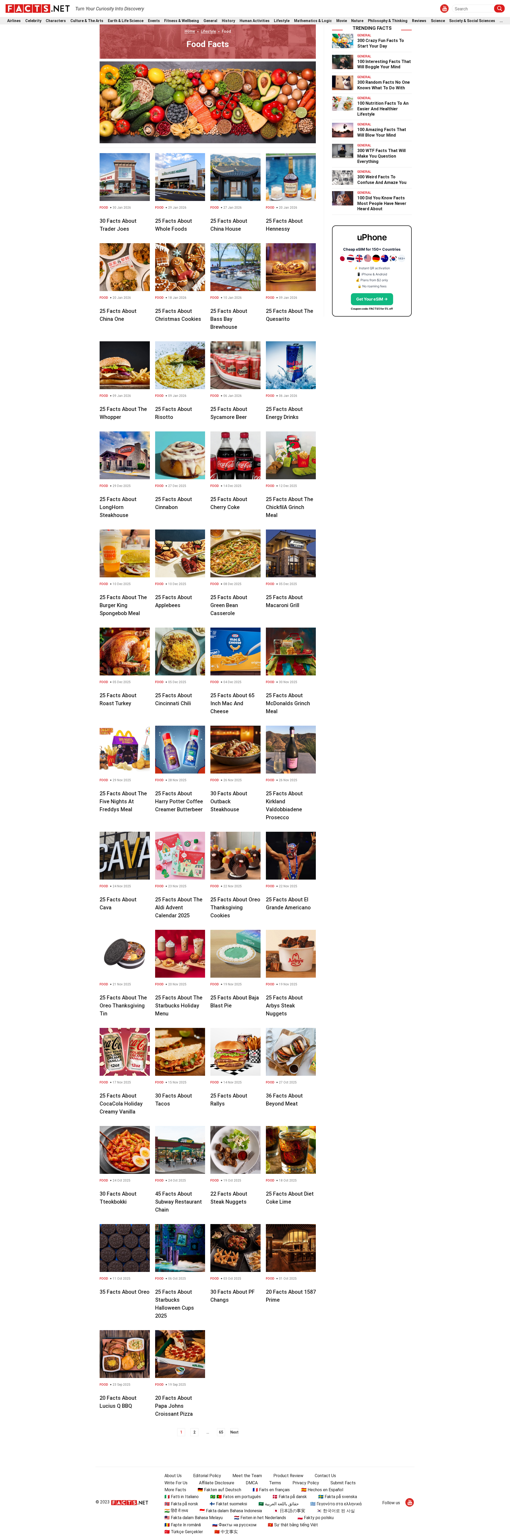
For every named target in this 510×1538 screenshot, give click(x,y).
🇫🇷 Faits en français (271, 1489)
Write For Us (176, 1482)
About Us (173, 1475)
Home (190, 31)
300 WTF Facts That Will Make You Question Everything (381, 156)
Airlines (14, 21)
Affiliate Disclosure (216, 1482)
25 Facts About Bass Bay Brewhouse (228, 319)
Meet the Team (247, 1475)
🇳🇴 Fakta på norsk (181, 1503)
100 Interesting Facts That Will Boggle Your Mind (384, 64)
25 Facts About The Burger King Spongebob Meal (123, 605)
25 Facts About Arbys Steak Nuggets (284, 1005)
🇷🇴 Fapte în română (182, 1524)
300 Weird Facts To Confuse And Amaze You (381, 179)
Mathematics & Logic (313, 21)
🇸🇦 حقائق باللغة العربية (278, 1503)
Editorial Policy (207, 1475)
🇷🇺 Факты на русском (234, 1524)
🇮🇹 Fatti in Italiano (181, 1496)
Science (438, 21)
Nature (357, 21)
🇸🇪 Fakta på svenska (337, 1496)
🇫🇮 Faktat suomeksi (228, 1503)
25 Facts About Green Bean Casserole (228, 605)
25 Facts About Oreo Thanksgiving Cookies (235, 907)
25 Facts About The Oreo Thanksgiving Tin (123, 1005)
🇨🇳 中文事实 (226, 1531)
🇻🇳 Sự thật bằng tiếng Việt (293, 1524)
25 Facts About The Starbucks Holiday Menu (178, 1005)
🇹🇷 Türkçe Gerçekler (183, 1531)
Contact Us (325, 1475)
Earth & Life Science (125, 21)
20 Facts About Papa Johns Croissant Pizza (174, 1406)
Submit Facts (343, 1482)
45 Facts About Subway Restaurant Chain (178, 1202)
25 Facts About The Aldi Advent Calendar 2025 (178, 907)
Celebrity (33, 21)
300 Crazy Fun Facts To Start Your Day (380, 43)
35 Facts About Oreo (125, 1292)
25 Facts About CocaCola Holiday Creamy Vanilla (121, 1103)
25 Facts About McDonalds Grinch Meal (288, 703)
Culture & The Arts (86, 21)
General (210, 21)
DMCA (252, 1482)
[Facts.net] (37, 8)
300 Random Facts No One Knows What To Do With (383, 85)
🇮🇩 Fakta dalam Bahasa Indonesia (230, 1510)
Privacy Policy (305, 1482)
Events (154, 21)
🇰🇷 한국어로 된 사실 (336, 1510)
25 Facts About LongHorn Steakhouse (118, 507)
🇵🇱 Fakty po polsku (316, 1517)
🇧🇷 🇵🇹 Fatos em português (235, 1496)
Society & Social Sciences (472, 21)
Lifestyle (282, 21)
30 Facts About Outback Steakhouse (228, 801)
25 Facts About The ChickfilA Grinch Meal (289, 507)
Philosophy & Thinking (387, 21)
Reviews (419, 21)
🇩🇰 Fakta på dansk (289, 1496)
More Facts (175, 1489)
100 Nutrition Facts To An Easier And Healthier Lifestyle (383, 109)
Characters (56, 21)
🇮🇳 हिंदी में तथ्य (176, 1510)
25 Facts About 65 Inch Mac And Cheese (232, 703)
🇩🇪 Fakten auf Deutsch (219, 1489)
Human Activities (255, 21)
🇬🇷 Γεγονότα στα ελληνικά (336, 1503)
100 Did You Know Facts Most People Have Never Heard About (381, 203)
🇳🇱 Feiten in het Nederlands (260, 1517)
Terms (275, 1482)
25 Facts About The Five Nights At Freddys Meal (123, 801)
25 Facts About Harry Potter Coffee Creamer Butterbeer (179, 801)
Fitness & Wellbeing (181, 21)
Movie (341, 21)
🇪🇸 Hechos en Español (322, 1489)
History (228, 21)
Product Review (288, 1475)
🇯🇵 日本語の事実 (289, 1510)
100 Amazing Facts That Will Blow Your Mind (381, 132)
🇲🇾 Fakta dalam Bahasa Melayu (193, 1517)
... (501, 21)
